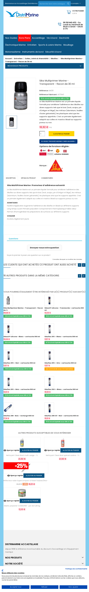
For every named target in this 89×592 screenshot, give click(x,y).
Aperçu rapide (11, 450)
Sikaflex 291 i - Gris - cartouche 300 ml (60, 363)
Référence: (43, 90)
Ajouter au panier (61, 134)
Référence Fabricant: (48, 94)
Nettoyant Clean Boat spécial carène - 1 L (62, 455)
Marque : (43, 165)
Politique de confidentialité (76, 569)
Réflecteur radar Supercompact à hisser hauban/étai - (25, 480)
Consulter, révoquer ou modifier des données (67, 259)
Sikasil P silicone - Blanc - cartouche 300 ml (21, 336)
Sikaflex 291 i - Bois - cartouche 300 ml (19, 389)
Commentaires (47, 178)
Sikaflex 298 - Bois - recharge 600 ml (18, 416)
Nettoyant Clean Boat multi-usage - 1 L (22, 455)
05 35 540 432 (69, 22)
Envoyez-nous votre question (44, 247)
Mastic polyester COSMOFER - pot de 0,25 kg (22, 506)
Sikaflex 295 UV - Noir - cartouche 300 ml (61, 416)
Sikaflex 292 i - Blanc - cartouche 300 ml (61, 389)
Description (11, 178)
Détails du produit (28, 178)
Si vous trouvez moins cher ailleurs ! (58, 141)
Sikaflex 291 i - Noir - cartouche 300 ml (19, 363)
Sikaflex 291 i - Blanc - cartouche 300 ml (61, 336)
